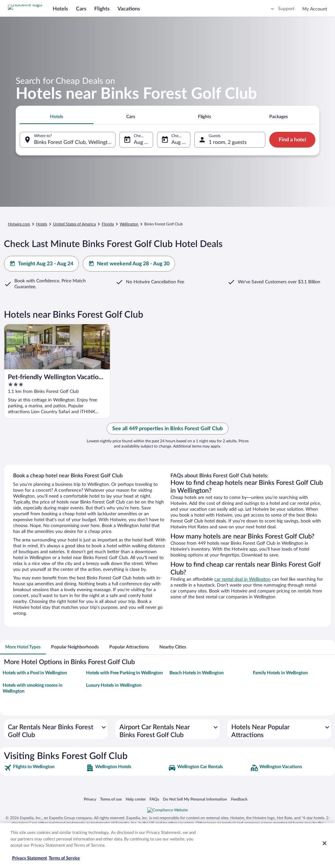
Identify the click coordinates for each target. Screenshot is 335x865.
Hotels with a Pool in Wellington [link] (35, 673)
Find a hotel (292, 139)
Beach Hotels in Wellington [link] (196, 673)
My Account (314, 9)
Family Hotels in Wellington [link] (280, 673)
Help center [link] (136, 799)
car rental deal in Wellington (242, 579)
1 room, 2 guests (228, 142)
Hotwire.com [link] (19, 224)
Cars (81, 8)
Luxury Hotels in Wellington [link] (114, 685)
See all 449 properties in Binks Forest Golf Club (167, 428)
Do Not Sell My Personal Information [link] (195, 799)
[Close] (324, 843)
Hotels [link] (41, 224)
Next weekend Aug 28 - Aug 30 (133, 263)
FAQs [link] (154, 799)
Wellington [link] (129, 224)
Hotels (60, 8)
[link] (44, 768)
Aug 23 (142, 142)
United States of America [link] (74, 224)
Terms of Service (64, 858)
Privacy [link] (90, 799)
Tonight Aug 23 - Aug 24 (45, 263)
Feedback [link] (239, 799)
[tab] (57, 117)
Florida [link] (108, 224)
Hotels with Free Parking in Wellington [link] (124, 673)
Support (286, 9)
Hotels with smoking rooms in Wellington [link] (32, 688)
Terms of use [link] (111, 799)
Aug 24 (179, 142)
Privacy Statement (29, 858)
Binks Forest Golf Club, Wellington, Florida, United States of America (74, 142)
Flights (102, 8)
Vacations (128, 8)
